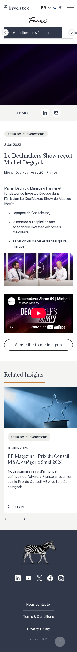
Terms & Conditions (38, 616)
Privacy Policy (38, 629)
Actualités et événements (33, 33)
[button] (71, 32)
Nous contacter (38, 604)
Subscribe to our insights (38, 345)
